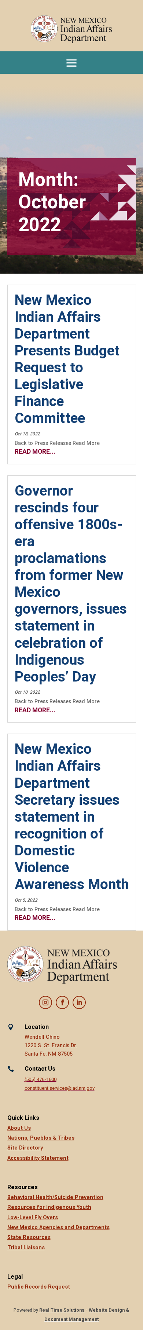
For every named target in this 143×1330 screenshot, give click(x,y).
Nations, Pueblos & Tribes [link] (40, 1138)
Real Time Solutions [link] (62, 1310)
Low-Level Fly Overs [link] (32, 1217)
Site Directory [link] (25, 1148)
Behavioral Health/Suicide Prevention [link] (55, 1197)
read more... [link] (35, 451)
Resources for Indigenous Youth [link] (49, 1207)
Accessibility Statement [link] (38, 1158)
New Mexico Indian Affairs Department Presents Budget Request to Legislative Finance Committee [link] (67, 359)
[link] (71, 29)
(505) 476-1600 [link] (40, 1079)
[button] (71, 62)
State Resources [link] (29, 1237)
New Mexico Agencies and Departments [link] (58, 1227)
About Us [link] (19, 1128)
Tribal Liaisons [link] (26, 1248)
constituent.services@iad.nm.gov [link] (60, 1088)
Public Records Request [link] (38, 1287)
